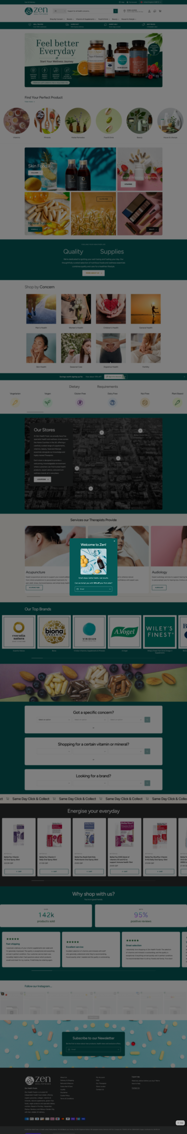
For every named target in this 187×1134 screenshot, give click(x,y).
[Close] (114, 541)
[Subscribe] (110, 589)
